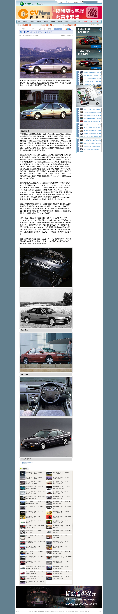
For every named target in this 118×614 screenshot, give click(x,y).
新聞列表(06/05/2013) (27, 463)
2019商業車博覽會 (25, 25)
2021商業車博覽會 (48, 25)
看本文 (58, 29)
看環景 (49, 29)
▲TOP (17, 611)
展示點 (23, 29)
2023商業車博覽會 (70, 25)
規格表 (40, 29)
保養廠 (32, 29)
